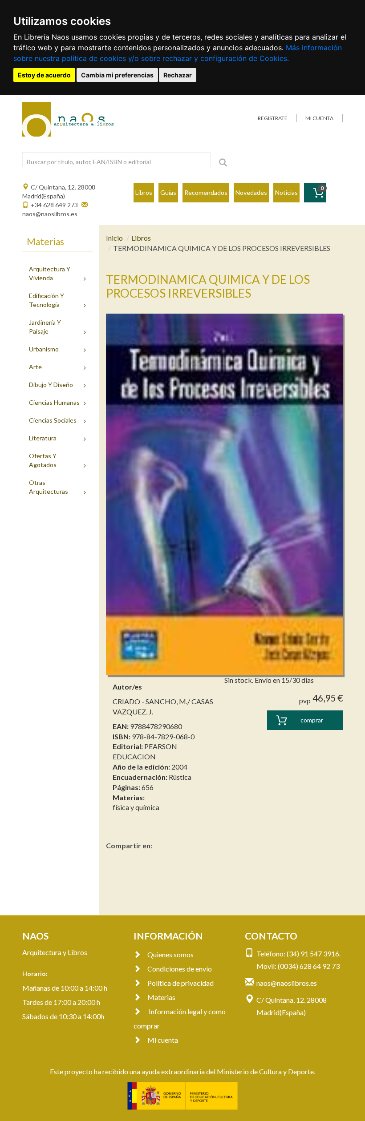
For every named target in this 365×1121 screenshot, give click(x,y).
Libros (143, 192)
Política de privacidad (180, 983)
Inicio (114, 238)
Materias (161, 997)
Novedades (251, 192)
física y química (136, 807)
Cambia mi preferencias (117, 75)
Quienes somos (170, 954)
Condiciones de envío (179, 968)
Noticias (286, 192)
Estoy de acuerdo (44, 75)
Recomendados (205, 192)
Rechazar (177, 75)
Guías (168, 192)
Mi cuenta (162, 1040)
